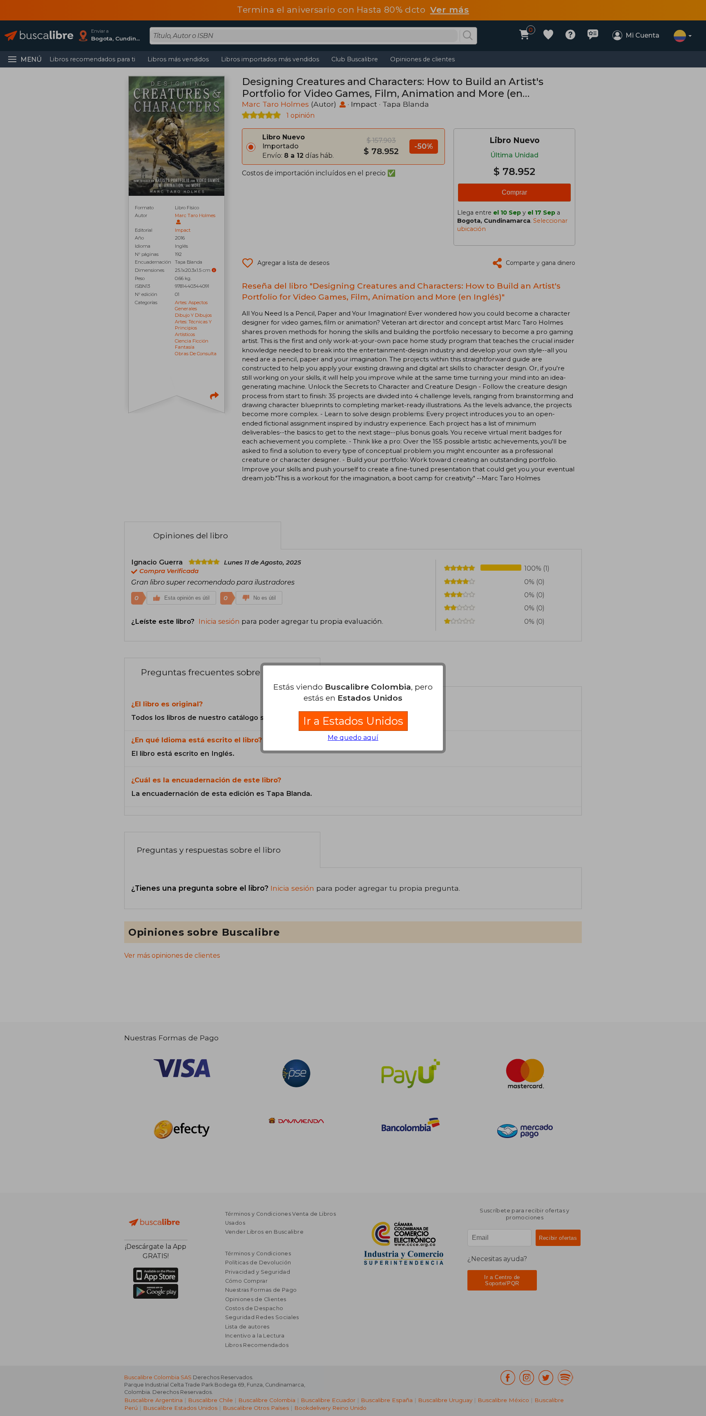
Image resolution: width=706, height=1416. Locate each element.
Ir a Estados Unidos (353, 721)
